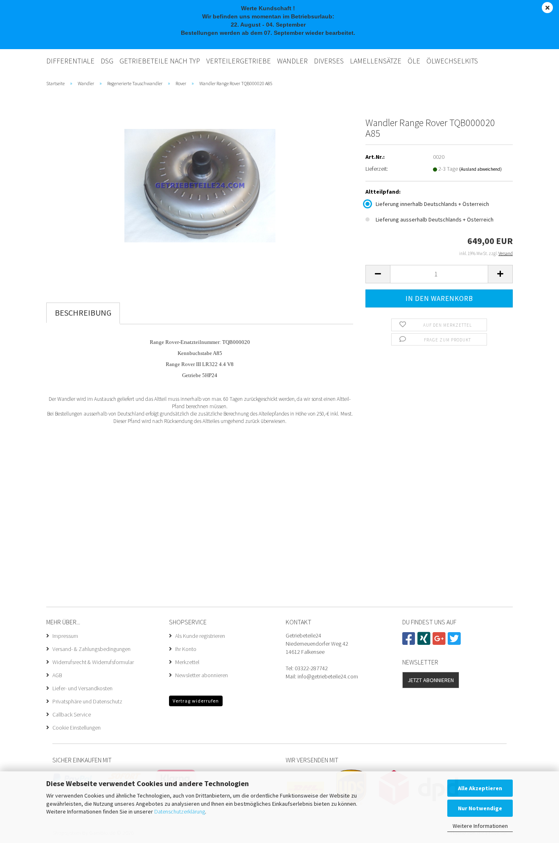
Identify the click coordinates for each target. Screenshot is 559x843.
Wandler (292, 61)
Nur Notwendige (480, 808)
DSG (107, 61)
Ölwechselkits (452, 61)
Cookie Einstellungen (76, 727)
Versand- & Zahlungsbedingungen (91, 649)
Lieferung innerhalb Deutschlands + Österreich (432, 204)
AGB (57, 675)
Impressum (65, 636)
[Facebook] (409, 642)
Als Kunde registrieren (200, 636)
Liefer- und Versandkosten (82, 688)
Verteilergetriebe (238, 61)
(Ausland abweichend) (480, 169)
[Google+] (440, 642)
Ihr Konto (185, 649)
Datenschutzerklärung (179, 811)
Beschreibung (83, 312)
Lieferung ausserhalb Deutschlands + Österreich (435, 219)
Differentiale (70, 61)
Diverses (329, 61)
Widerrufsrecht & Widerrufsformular (93, 662)
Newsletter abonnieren (201, 675)
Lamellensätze (375, 61)
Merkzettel (187, 662)
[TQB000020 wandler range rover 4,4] (199, 184)
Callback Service (71, 714)
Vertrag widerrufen (196, 701)
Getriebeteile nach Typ (159, 61)
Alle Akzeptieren (480, 788)
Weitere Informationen (480, 825)
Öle (414, 61)
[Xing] (425, 642)
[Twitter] (455, 642)
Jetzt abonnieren (431, 680)
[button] (377, 274)
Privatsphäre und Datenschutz (87, 701)
